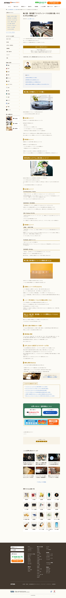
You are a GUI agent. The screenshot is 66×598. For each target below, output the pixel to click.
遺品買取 (38, 577)
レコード (25, 433)
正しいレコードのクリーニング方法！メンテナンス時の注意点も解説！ (37, 388)
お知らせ (47, 548)
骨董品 (9, 93)
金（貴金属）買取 (39, 559)
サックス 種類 (13, 27)
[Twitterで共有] (38, 441)
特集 (7, 57)
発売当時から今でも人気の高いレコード (32, 79)
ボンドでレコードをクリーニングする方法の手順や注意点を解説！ (36, 390)
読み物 (8, 42)
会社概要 (24, 584)
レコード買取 (29, 18)
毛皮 (8, 74)
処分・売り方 (9, 38)
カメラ (9, 100)
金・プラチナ (10, 84)
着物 (8, 65)
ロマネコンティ (14, 25)
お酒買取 (38, 557)
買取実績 (29, 558)
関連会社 (47, 567)
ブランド (9, 78)
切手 (8, 68)
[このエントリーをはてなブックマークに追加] (45, 441)
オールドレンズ (9, 19)
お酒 (8, 81)
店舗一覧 (29, 6)
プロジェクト (29, 562)
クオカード (8, 27)
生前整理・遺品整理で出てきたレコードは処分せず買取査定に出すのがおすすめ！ (39, 394)
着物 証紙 (8, 16)
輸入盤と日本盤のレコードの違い (31, 77)
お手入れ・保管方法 (10, 45)
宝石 (8, 87)
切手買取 (38, 549)
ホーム (9, 6)
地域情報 (36, 6)
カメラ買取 (38, 564)
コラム (33, 18)
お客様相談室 (53, 584)
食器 (8, 103)
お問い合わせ (29, 549)
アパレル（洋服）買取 (40, 574)
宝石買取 (38, 560)
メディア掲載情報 (48, 549)
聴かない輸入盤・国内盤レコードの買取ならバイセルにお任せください (37, 84)
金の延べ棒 (13, 23)
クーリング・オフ (43, 584)
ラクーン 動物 (9, 23)
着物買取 (38, 548)
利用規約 (27, 584)
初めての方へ (16, 6)
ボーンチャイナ (9, 25)
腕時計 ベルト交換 (13, 21)
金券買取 (38, 563)
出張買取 (29, 568)
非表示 (28, 75)
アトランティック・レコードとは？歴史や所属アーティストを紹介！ (37, 386)
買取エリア (29, 556)
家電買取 (38, 570)
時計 (8, 90)
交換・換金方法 (9, 51)
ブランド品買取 (39, 556)
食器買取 (38, 566)
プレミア (8, 54)
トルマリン (8, 21)
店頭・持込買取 (30, 569)
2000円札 (15, 16)
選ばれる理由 (29, 563)
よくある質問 (43, 6)
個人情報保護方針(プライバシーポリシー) (34, 584)
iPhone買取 (38, 575)
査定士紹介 (29, 559)
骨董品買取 (38, 552)
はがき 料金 (12, 16)
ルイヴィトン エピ (14, 19)
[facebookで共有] (41, 441)
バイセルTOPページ (30, 548)
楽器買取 (38, 567)
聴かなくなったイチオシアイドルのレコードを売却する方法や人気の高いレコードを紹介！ (40, 395)
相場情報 (8, 48)
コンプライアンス (48, 584)
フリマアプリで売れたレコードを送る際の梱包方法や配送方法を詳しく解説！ (38, 392)
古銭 (8, 71)
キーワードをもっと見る (10, 32)
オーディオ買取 (39, 571)
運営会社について (14, 547)
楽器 (8, 106)
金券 (8, 97)
